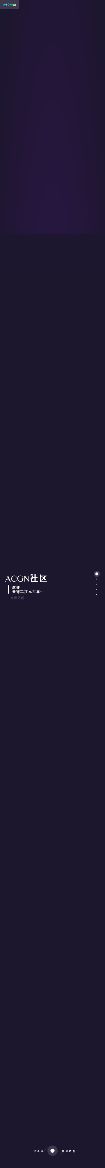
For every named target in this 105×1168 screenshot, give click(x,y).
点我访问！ (19, 598)
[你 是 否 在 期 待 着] (52, 1163)
